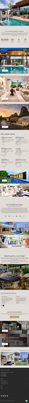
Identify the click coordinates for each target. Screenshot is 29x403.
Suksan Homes (4, 400)
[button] (1, 1)
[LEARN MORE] (14, 327)
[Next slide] (3, 305)
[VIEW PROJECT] (14, 61)
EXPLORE (4, 180)
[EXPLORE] (14, 177)
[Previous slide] (1, 305)
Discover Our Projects (6, 15)
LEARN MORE (4, 330)
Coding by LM (13, 400)
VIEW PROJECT (5, 70)
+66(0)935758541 (4, 374)
